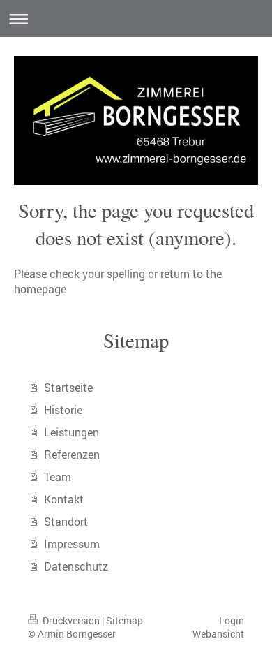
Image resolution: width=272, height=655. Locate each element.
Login (231, 620)
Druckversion (71, 620)
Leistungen (71, 432)
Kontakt (64, 499)
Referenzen (72, 454)
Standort (66, 521)
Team (57, 476)
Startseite (68, 387)
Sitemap (124, 620)
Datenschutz (76, 566)
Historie (63, 409)
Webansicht (218, 633)
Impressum (72, 543)
